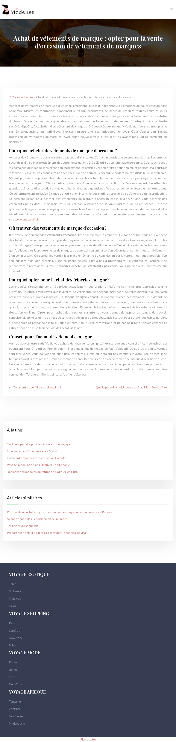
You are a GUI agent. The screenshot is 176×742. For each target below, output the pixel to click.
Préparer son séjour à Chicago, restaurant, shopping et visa (46, 532)
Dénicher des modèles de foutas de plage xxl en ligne (42, 471)
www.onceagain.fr (27, 219)
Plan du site (88, 739)
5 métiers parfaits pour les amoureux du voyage (38, 444)
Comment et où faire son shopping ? (37, 387)
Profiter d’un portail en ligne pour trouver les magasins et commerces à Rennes (59, 512)
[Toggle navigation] (171, 9)
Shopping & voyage (23, 97)
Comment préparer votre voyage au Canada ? (37, 458)
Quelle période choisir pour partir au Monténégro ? (129, 387)
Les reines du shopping (22, 526)
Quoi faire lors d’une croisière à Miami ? (33, 451)
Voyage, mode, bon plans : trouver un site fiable (38, 465)
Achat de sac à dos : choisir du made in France (37, 519)
